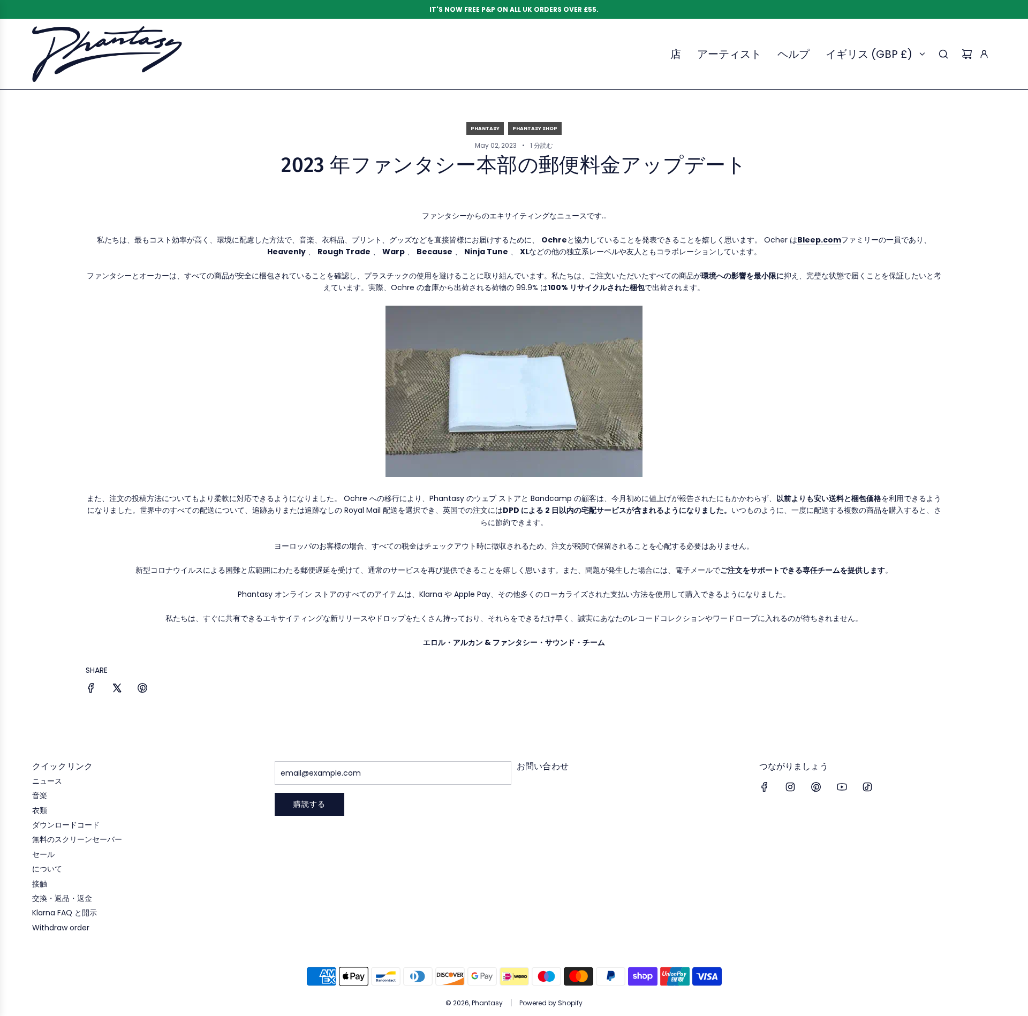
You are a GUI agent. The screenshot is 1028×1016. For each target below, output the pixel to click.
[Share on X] (116, 689)
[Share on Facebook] (91, 689)
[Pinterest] (816, 787)
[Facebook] (764, 787)
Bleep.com (819, 239)
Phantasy (485, 128)
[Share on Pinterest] (142, 689)
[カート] (967, 54)
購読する (309, 804)
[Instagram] (790, 787)
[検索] (943, 54)
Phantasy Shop (534, 128)
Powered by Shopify (551, 1002)
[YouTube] (841, 787)
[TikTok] (867, 787)
